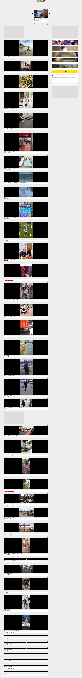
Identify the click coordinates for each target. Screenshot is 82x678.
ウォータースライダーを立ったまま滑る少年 (10, 217)
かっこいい (5, 72)
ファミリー (5, 574)
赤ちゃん (7, 490)
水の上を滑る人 (6, 197)
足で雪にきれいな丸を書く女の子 (8, 395)
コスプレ (6, 279)
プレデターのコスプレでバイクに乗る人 (9, 517)
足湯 (8, 592)
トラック (6, 638)
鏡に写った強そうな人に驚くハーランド (9, 259)
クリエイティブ (5, 518)
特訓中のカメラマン (6, 71)
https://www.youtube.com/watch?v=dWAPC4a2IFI (9, 455)
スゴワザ (5, 152)
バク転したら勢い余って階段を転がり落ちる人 (10, 108)
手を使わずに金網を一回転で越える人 (9, 375)
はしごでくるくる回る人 (7, 355)
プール (6, 490)
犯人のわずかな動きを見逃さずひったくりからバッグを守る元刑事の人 (13, 407)
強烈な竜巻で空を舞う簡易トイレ (8, 666)
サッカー (6, 240)
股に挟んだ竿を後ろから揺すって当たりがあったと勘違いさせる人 (13, 630)
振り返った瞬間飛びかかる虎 (8, 643)
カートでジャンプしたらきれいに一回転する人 (10, 435)
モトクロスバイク (10, 534)
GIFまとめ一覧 (65, 71)
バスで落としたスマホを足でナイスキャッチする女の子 (11, 299)
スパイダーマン (8, 279)
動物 (34, 20)
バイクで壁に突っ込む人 (7, 660)
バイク (6, 534)
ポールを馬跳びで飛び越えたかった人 (9, 649)
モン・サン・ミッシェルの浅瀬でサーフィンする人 (11, 56)
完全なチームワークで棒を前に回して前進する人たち (11, 316)
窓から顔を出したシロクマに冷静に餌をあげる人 (10, 560)
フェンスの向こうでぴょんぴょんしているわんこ (10, 474)
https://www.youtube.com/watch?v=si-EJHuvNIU (9, 505)
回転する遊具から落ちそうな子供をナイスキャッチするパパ (12, 573)
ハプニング (5, 169)
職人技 (4, 408)
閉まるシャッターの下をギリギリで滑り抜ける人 (10, 151)
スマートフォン (6, 592)
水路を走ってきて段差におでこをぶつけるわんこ (10, 168)
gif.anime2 (41, 5)
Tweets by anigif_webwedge (56, 84)
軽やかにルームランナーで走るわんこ (9, 503)
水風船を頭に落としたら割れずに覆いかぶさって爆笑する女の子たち (13, 553)
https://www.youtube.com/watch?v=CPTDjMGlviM (9, 668)
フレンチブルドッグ (7, 674)
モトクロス (8, 534)
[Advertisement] (14, 32)
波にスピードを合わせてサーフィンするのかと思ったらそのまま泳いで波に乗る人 (15, 182)
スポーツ (7, 72)
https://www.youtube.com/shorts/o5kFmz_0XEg (9, 280)
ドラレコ (8, 638)
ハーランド (8, 240)
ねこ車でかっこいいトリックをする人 (9, 88)
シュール (5, 260)
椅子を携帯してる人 (6, 609)
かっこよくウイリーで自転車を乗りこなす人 (10, 128)
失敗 (4, 109)
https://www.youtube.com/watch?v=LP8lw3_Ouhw (9, 491)
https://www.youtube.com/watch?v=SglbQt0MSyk (9, 632)
